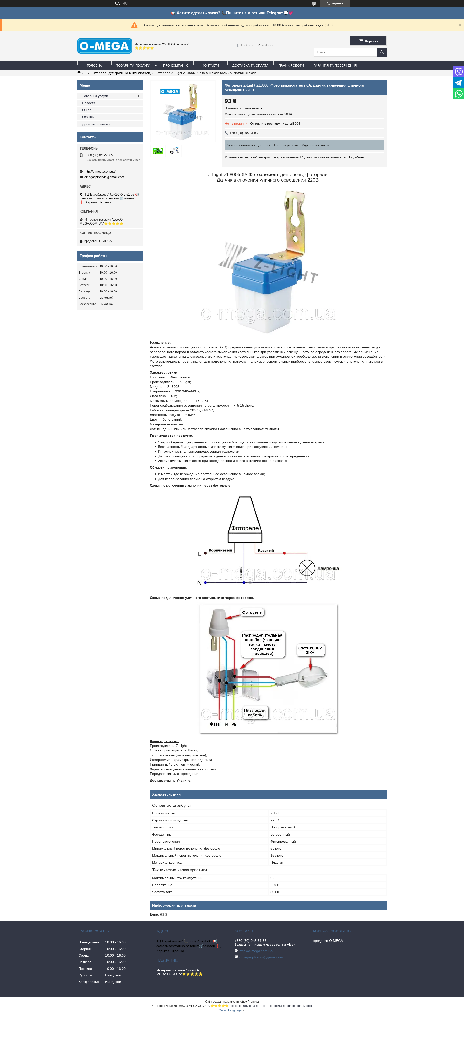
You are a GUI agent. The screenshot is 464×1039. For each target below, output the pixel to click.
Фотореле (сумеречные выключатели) (121, 73)
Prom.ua (253, 1001)
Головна (94, 65)
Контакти (210, 65)
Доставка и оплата (96, 124)
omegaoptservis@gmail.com (104, 177)
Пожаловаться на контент (249, 1006)
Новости (88, 103)
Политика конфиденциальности (291, 1006)
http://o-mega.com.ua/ (100, 171)
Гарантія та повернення (335, 65)
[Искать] (382, 52)
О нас (86, 110)
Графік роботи (291, 65)
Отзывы (88, 117)
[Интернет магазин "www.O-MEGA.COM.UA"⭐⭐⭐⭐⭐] (104, 52)
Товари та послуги (133, 65)
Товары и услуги (95, 96)
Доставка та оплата (250, 65)
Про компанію (175, 65)
